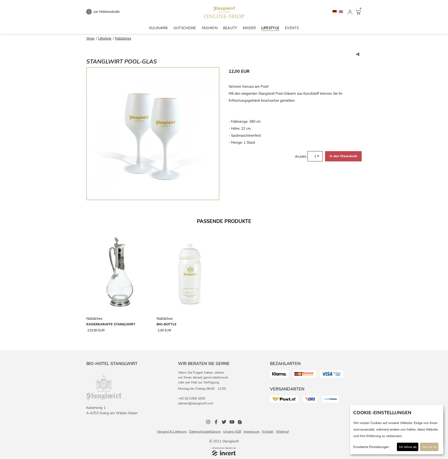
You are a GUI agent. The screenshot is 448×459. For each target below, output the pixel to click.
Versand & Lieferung (172, 431)
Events (292, 28)
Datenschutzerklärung (205, 431)
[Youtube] (232, 421)
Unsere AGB (232, 431)
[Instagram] (208, 421)
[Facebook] (216, 421)
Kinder (249, 28)
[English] (341, 11)
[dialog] (396, 429)
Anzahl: (301, 156)
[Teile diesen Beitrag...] (358, 54)
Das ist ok (429, 447)
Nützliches (123, 38)
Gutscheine (185, 28)
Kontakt (267, 431)
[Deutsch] (335, 11)
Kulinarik (158, 28)
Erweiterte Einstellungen (371, 447)
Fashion (209, 28)
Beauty (230, 28)
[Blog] (240, 421)
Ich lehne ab (407, 447)
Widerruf (282, 431)
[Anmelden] (350, 11)
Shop (90, 38)
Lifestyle (270, 28)
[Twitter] (224, 421)
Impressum (251, 431)
